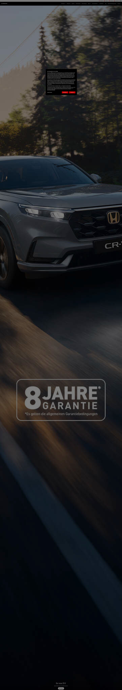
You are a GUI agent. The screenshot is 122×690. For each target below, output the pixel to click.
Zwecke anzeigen (49, 92)
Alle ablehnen (65, 92)
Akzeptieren (72, 92)
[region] (61, 82)
